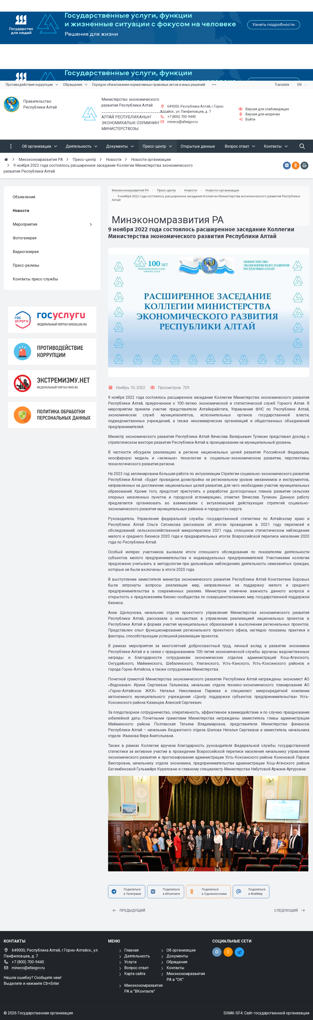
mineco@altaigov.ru (182, 122)
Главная (131, 950)
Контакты (175, 967)
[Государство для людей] (156, 40)
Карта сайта (134, 973)
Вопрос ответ (136, 967)
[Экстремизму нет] (52, 383)
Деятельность (137, 956)
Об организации (181, 950)
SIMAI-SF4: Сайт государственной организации (266, 1013)
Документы (177, 956)
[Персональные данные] (52, 415)
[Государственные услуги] (52, 319)
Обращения (177, 962)
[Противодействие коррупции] (52, 351)
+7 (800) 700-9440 (181, 117)
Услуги (130, 962)
